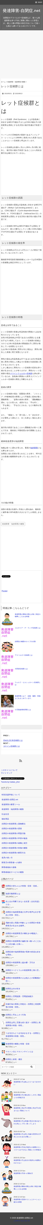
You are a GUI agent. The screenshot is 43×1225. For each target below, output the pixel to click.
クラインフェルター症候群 (21, 373)
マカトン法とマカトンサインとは (19, 1052)
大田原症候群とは (21, 669)
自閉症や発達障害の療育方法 (13, 853)
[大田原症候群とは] (7, 669)
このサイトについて (9, 770)
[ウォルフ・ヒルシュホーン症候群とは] (7, 682)
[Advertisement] (21, 54)
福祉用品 (5, 819)
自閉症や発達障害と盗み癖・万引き (20, 962)
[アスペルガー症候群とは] (7, 655)
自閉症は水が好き (13, 989)
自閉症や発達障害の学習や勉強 (14, 838)
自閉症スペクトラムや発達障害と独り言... (23, 970)
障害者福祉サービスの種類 (13, 872)
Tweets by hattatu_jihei (10, 782)
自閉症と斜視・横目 (14, 1059)
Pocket (4, 591)
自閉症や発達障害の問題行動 (13, 833)
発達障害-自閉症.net (21, 10)
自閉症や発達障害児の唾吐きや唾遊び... (22, 933)
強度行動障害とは (13, 894)
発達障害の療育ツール (11, 804)
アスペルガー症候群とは (23, 655)
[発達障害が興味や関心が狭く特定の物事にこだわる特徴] (7, 614)
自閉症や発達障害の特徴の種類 (14, 848)
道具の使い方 (7, 858)
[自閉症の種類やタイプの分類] (7, 641)
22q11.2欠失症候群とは (13, 740)
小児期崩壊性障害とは (23, 710)
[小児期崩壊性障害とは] (7, 710)
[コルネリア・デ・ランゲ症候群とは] (7, 628)
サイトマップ (6, 773)
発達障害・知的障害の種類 (13, 524)
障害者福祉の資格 (9, 867)
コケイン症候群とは (11, 746)
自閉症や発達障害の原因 (12, 829)
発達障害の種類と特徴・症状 (17, 1044)
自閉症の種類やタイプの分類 (25, 641)
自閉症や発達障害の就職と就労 (14, 843)
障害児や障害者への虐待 (12, 862)
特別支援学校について (11, 795)
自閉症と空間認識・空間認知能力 (19, 996)
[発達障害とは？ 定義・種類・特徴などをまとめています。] (7, 696)
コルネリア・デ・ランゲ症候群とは (27, 628)
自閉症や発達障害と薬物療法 (13, 824)
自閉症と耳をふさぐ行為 (16, 1015)
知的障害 (34, 448)
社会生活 (5, 814)
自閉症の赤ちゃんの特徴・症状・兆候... (22, 886)
